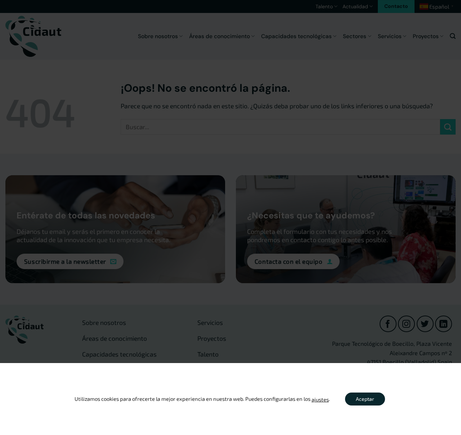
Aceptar (365, 399)
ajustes (320, 399)
